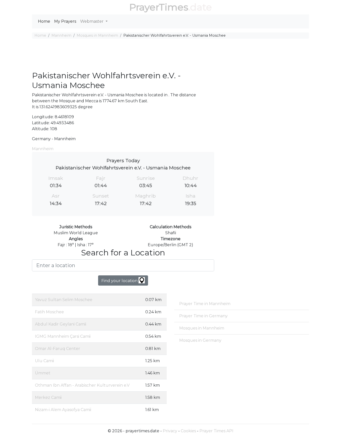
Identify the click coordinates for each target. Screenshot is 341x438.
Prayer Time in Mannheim (204, 303)
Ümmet (42, 373)
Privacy (170, 431)
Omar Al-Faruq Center (57, 348)
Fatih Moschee (49, 312)
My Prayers (65, 21)
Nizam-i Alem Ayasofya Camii (63, 409)
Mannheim (61, 35)
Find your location (120, 280)
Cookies (188, 431)
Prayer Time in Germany (203, 316)
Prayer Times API (216, 431)
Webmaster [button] (92, 21)
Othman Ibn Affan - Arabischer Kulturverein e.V (82, 385)
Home (44, 21)
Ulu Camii (44, 360)
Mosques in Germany (200, 340)
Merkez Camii (48, 397)
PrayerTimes (158, 7)
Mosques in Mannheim (97, 35)
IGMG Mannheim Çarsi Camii (63, 336)
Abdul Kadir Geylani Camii (60, 324)
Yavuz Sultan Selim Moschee (63, 299)
